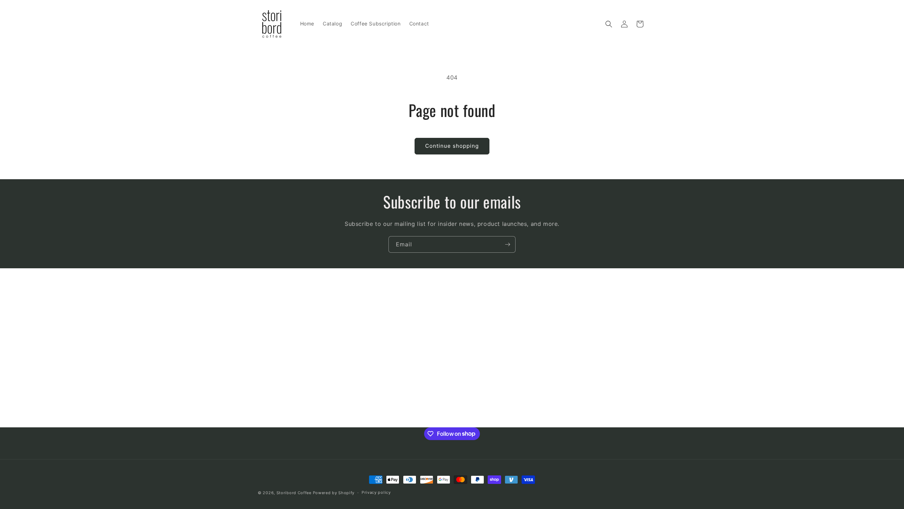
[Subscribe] (507, 244)
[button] (609, 24)
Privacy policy (376, 492)
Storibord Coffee (293, 492)
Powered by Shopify (334, 492)
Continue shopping (452, 145)
